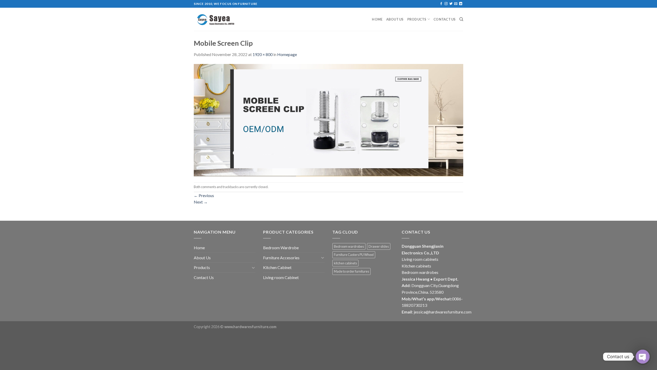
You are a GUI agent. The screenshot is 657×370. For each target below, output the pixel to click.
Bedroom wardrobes (349, 246)
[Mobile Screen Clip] (328, 119)
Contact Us (444, 19)
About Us (395, 19)
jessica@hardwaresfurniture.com (442, 311)
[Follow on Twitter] (450, 4)
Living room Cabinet (281, 277)
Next (201, 201)
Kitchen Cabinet (277, 267)
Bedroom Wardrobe (281, 247)
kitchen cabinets (345, 263)
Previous (204, 195)
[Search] (461, 19)
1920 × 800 (263, 54)
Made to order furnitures (351, 271)
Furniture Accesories (281, 257)
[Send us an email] (455, 4)
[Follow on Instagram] (446, 4)
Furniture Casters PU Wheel (354, 255)
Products (417, 19)
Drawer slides (379, 246)
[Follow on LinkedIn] (460, 4)
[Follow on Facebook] (441, 4)
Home (377, 19)
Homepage (287, 54)
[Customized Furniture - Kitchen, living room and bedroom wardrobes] (219, 19)
